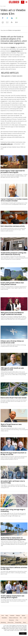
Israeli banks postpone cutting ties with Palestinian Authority (13, 253)
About (24, 622)
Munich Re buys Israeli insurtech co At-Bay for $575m (13, 453)
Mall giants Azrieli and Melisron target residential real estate (12, 313)
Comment (12, 615)
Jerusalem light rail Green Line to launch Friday (13, 482)
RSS (21, 617)
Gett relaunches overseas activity (13, 226)
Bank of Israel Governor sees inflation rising (11, 425)
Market (23, 615)
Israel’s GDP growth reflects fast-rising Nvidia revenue (12, 283)
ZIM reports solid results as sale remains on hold (12, 369)
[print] (3, 22)
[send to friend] (7, 22)
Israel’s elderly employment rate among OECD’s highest (12, 597)
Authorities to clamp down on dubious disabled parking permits (13, 538)
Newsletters (4, 617)
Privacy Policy (18, 622)
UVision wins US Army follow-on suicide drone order (12, 342)
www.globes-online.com (7, 144)
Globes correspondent (14, 30)
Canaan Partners (15, 51)
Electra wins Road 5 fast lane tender (14, 398)
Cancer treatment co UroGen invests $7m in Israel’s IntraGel (14, 200)
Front (1, 6)
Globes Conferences (13, 617)
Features (18, 615)
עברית (17, 620)
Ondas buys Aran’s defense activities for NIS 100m (14, 568)
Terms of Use (10, 622)
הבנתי (22, 633)
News (4, 6)
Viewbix (13, 47)
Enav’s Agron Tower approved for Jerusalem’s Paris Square (13, 171)
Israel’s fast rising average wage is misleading (13, 510)
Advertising (3, 622)
